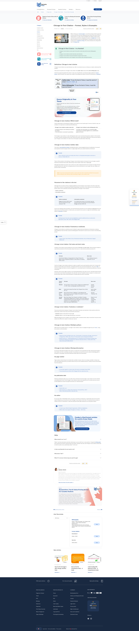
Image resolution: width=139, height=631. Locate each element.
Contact (95, 0)
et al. (96, 327)
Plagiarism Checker (40, 593)
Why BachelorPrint (74, 593)
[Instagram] (91, 618)
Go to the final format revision (82, 428)
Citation (38, 31)
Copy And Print (56, 611)
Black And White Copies (58, 606)
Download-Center (74, 614)
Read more (57, 572)
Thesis (37, 595)
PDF (54, 598)
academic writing (80, 40)
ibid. (98, 266)
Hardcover (38, 603)
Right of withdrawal (74, 609)
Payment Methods (74, 601)
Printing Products (58, 589)
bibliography (98, 442)
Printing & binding (40, 37)
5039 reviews (93, 607)
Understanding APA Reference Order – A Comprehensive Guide (93, 568)
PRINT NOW (97, 9)
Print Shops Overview (40, 609)
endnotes (98, 74)
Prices (54, 593)
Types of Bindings (39, 614)
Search (89, 0)
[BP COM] (42, 6)
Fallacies (38, 33)
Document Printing (51, 9)
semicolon (60, 211)
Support (100, 0)
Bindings (71, 9)
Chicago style (76, 41)
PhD (37, 598)
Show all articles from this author (66, 482)
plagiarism (94, 37)
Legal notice (72, 603)
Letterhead (55, 609)
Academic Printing (62, 9)
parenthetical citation (64, 147)
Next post (99, 509)
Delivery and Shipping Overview (77, 595)
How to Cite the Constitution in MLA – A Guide (77, 568)
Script (54, 601)
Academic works (40, 27)
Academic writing (40, 29)
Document (55, 595)
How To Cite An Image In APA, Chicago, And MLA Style (60, 568)
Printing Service (40, 589)
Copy (97, 524)
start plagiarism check (66, 112)
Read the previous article (59, 509)
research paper (82, 33)
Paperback (38, 606)
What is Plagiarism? (40, 611)
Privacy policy (73, 606)
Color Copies (56, 603)
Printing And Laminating (58, 614)
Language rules (40, 35)
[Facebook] (88, 618)
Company (72, 589)
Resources (78, 9)
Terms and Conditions (74, 611)
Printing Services (40, 9)
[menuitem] (38, 628)
